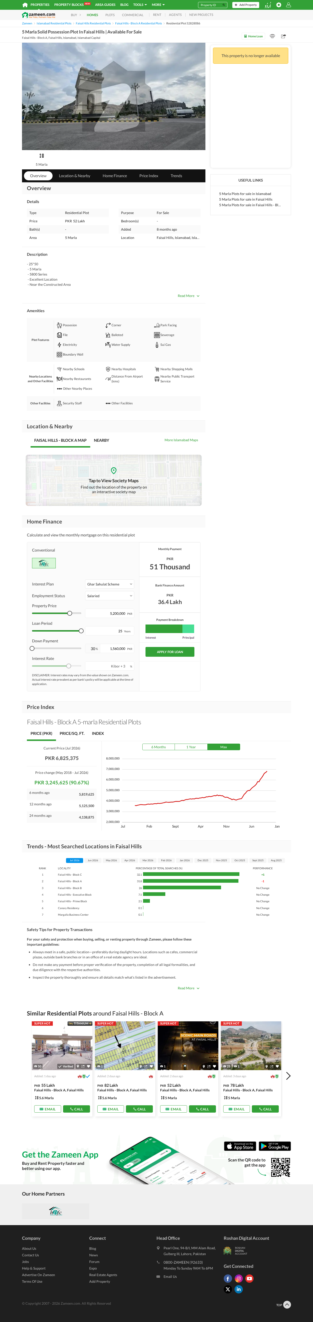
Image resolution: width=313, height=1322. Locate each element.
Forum (94, 1262)
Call (78, 1109)
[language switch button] (267, 5)
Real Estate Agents (103, 1275)
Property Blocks (72, 4)
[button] (109, 584)
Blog (124, 5)
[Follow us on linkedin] (240, 1293)
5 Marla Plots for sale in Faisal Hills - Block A (250, 205)
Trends (176, 175)
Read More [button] (186, 296)
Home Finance (115, 175)
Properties (40, 5)
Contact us (30, 1255)
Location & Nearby (74, 175)
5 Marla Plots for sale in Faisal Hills (245, 199)
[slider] (69, 613)
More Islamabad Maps (181, 440)
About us (29, 1248)
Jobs (25, 1262)
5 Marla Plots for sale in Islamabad (245, 194)
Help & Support (33, 1268)
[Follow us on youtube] (250, 1283)
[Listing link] (62, 1069)
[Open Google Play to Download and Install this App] (275, 1150)
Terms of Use (32, 1281)
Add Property (99, 1281)
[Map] (78, 1066)
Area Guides (105, 5)
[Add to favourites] (88, 1066)
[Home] (25, 4)
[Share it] (83, 1066)
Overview (38, 175)
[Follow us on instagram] (240, 1283)
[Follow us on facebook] (229, 1283)
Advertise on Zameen (38, 1275)
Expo (93, 1268)
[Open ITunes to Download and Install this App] (241, 1150)
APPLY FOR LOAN (170, 652)
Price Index (148, 175)
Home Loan (255, 36)
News (93, 1255)
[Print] (272, 36)
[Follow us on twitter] (229, 1293)
